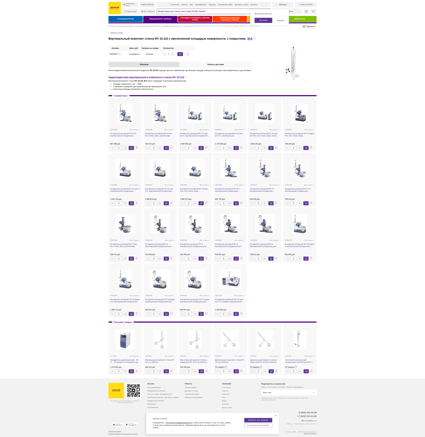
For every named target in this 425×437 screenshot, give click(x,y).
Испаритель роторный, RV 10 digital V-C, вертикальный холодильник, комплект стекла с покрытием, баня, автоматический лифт (125, 301)
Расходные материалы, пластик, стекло (195, 19)
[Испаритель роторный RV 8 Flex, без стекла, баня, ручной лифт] (160, 113)
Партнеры (212, 4)
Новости (184, 4)
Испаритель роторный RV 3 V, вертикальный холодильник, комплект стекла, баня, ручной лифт (264, 190)
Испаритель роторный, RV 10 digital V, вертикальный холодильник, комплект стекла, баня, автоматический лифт (299, 245)
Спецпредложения (125, 19)
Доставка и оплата (241, 4)
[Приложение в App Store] (117, 424)
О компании (175, 4)
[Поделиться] (258, 38)
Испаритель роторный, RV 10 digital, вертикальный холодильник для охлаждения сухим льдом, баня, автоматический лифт (160, 301)
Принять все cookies (258, 420)
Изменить (280, 20)
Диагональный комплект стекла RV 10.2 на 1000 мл (229, 361)
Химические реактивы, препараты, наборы (230, 19)
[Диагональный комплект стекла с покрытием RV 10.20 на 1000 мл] (265, 339)
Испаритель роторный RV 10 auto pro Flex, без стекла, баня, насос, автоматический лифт (263, 135)
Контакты (254, 4)
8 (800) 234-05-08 (308, 412)
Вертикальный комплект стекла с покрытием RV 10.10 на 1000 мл (193, 361)
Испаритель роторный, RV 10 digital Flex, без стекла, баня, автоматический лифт (299, 135)
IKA (249, 38)
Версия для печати (310, 433)
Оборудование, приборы (160, 19)
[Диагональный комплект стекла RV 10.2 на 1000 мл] (230, 339)
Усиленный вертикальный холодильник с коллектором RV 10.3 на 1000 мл (300, 361)
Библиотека (299, 19)
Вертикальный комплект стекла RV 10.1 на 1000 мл (159, 361)
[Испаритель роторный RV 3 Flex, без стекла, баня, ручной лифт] (125, 223)
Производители (200, 4)
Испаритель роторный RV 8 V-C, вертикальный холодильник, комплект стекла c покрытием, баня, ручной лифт (125, 135)
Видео (224, 401)
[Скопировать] (254, 38)
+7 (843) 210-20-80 (307, 416)
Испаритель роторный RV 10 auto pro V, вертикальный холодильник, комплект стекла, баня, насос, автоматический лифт (194, 135)
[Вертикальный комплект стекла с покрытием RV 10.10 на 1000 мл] (195, 339)
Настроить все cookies (258, 425)
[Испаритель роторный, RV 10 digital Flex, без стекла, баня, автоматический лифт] (300, 113)
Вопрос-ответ (227, 407)
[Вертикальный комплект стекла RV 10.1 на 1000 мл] (160, 339)
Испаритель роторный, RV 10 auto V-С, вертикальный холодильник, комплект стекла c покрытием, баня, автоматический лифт (160, 190)
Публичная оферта (114, 431)
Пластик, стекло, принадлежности (159, 394)
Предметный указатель (155, 401)
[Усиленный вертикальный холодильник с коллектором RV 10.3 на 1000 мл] (300, 339)
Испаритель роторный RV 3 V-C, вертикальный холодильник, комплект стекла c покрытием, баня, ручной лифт (299, 190)
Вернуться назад (117, 33)
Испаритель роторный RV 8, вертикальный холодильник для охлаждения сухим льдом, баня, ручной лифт (228, 245)
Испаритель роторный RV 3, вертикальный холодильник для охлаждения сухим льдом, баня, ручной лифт (158, 245)
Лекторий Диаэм (191, 387)
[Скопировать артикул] (119, 54)
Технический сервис (225, 4)
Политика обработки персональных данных (122, 434)
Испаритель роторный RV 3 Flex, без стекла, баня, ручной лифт (123, 245)
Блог (191, 4)
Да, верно (263, 20)
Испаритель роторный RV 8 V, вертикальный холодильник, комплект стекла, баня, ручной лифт (230, 190)
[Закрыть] (276, 416)
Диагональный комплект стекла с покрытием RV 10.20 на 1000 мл (263, 361)
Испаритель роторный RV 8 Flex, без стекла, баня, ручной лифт (158, 135)
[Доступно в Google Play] (131, 424)
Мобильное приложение (194, 397)
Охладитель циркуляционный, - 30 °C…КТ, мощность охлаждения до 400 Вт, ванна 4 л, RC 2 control (124, 361)
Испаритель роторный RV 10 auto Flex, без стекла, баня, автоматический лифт (194, 190)
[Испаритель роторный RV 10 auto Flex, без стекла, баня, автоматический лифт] (195, 168)
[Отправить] (313, 392)
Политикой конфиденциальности (179, 423)
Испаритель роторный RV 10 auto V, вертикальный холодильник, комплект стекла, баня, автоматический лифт (125, 190)
